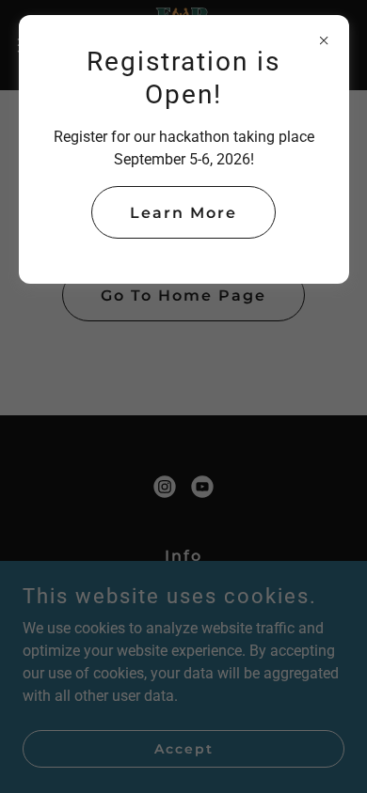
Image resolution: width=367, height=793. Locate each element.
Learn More (183, 213)
